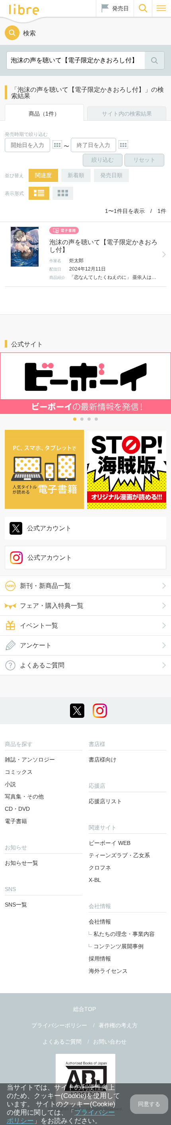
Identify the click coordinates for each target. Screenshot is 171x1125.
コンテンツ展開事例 (118, 946)
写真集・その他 (24, 796)
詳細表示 (39, 193)
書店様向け (103, 759)
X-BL (95, 880)
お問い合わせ (109, 1041)
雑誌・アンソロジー (30, 759)
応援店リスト (105, 801)
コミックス (19, 772)
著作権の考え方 (118, 1025)
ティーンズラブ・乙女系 (119, 855)
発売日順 (111, 175)
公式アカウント (49, 528)
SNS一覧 (16, 904)
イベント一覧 (39, 625)
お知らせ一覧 (21, 863)
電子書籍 (16, 821)
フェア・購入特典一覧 (52, 605)
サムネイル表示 (62, 193)
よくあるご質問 (42, 665)
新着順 (76, 175)
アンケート (36, 645)
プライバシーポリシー (59, 1025)
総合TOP (84, 1009)
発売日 (120, 8)
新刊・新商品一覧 (45, 585)
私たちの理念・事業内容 (124, 934)
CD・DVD (17, 809)
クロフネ (100, 867)
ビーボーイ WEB (109, 843)
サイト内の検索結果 (127, 113)
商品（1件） (44, 113)
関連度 (43, 175)
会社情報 (100, 921)
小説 (10, 784)
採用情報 (100, 958)
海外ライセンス (108, 971)
